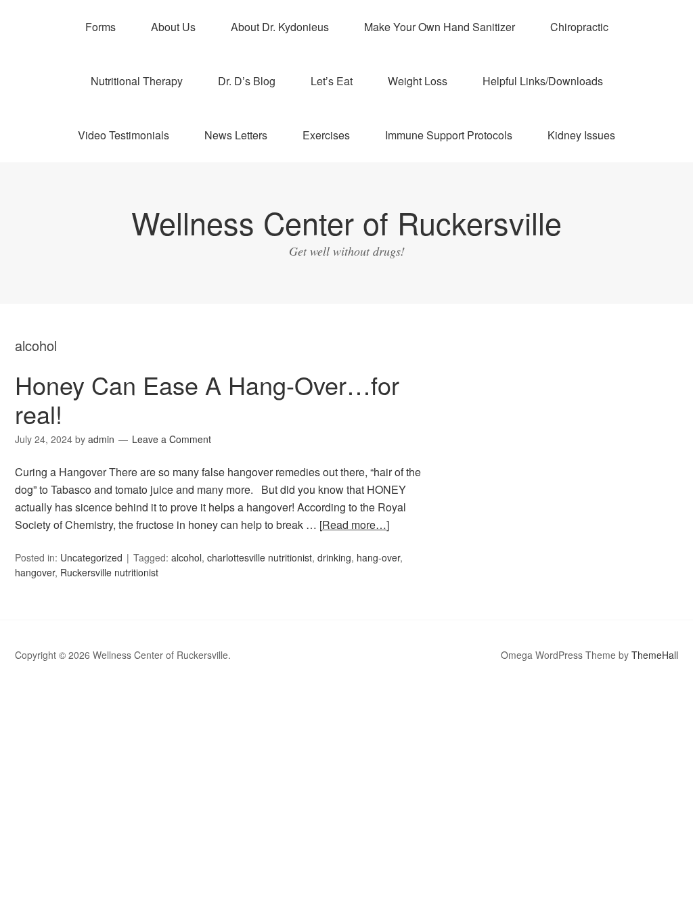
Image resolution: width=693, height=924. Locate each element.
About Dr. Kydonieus (280, 26)
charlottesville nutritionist (259, 557)
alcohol (186, 557)
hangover (35, 572)
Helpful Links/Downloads (543, 81)
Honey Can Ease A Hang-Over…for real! (207, 399)
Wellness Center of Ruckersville (346, 222)
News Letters (235, 135)
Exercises (326, 135)
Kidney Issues (581, 135)
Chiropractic (579, 26)
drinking (334, 557)
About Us (173, 26)
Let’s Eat (332, 81)
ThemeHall (654, 655)
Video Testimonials (123, 135)
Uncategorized (91, 557)
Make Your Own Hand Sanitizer (439, 26)
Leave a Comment (171, 439)
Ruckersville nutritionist (109, 572)
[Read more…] (354, 524)
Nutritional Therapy (137, 81)
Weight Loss (417, 81)
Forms (100, 26)
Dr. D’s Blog (246, 81)
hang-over (378, 557)
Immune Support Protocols (448, 135)
